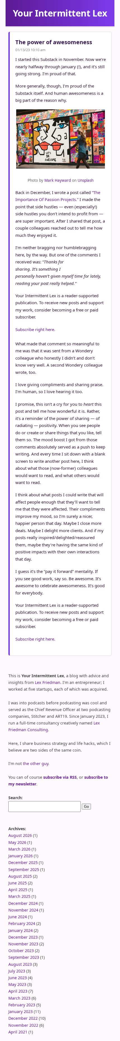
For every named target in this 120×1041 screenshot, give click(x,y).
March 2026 (19, 849)
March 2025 (19, 896)
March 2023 (19, 998)
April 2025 (17, 889)
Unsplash (85, 180)
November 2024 (23, 910)
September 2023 (23, 957)
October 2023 (21, 950)
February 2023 (21, 1004)
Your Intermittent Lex (60, 13)
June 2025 (17, 883)
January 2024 (20, 930)
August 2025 (20, 876)
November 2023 (23, 943)
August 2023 (20, 964)
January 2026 (20, 855)
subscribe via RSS (60, 777)
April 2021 (17, 1032)
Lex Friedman (47, 682)
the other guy (35, 763)
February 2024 (21, 923)
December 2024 (23, 903)
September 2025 (23, 869)
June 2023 (17, 977)
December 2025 (23, 862)
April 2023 (17, 991)
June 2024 (17, 916)
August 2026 (20, 835)
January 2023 (20, 1011)
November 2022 (23, 1025)
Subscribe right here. (35, 329)
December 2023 (23, 937)
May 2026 (17, 842)
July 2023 (16, 971)
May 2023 (17, 984)
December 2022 (23, 1018)
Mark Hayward (57, 180)
